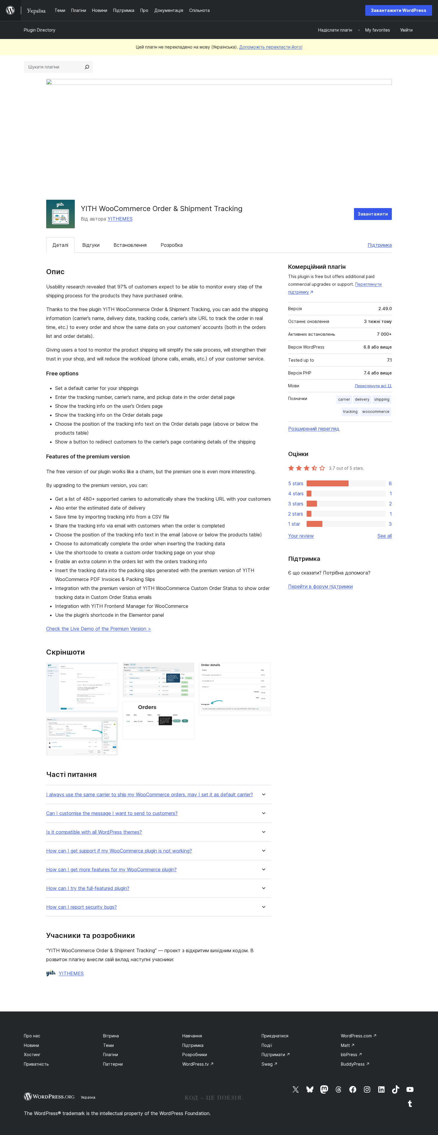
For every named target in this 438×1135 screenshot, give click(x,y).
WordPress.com (359, 1035)
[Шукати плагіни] (87, 67)
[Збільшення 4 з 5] (186, 710)
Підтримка (380, 245)
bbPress (351, 1054)
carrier (344, 399)
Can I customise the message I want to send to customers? (112, 813)
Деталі (60, 245)
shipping (381, 399)
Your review (301, 536)
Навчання (192, 1035)
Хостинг (32, 1054)
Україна (88, 1097)
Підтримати (276, 1054)
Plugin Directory (39, 29)
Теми (108, 1045)
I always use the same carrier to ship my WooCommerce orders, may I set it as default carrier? (149, 794)
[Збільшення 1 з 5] (110, 671)
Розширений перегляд (313, 429)
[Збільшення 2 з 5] (110, 725)
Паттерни (113, 1064)
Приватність (36, 1064)
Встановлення (130, 245)
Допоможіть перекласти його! (270, 46)
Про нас (32, 1035)
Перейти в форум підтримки (320, 586)
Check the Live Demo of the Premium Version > (98, 629)
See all (385, 536)
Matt (348, 1045)
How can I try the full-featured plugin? (87, 888)
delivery (362, 399)
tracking (350, 411)
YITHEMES (120, 219)
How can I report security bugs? (81, 907)
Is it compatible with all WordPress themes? (94, 832)
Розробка (172, 245)
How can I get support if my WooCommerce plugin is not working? (119, 851)
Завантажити (373, 213)
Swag (270, 1064)
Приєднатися (275, 1035)
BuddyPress (355, 1064)
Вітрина (111, 1035)
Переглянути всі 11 (373, 385)
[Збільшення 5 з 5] (263, 671)
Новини (31, 1045)
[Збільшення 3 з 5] (186, 671)
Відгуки (91, 245)
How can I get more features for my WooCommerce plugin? (111, 869)
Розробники (194, 1054)
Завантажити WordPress (398, 10)
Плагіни (110, 1054)
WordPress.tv (198, 1064)
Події (267, 1045)
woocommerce (375, 411)
